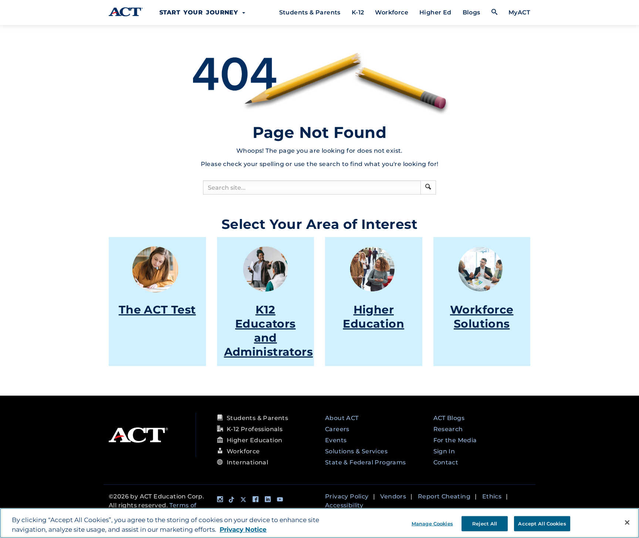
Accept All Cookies (542, 523)
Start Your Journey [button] (200, 12)
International (247, 462)
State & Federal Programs (365, 462)
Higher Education (373, 317)
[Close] (627, 522)
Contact (446, 462)
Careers (337, 429)
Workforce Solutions (482, 317)
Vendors (393, 496)
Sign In (444, 451)
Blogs (471, 12)
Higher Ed (435, 12)
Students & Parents (310, 12)
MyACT (519, 12)
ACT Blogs (449, 418)
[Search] (428, 187)
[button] (428, 187)
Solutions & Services (356, 451)
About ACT (342, 418)
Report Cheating (444, 496)
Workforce (391, 12)
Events (335, 440)
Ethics (491, 496)
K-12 (358, 12)
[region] (319, 523)
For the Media (455, 440)
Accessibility (344, 505)
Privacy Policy (347, 496)
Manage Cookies (432, 523)
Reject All (484, 523)
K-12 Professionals (255, 429)
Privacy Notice (243, 529)
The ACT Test (157, 310)
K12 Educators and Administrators (268, 331)
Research (448, 429)
